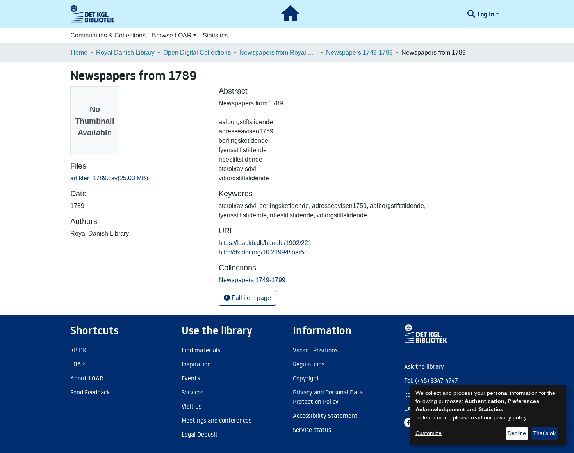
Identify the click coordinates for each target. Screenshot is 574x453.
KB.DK (78, 350)
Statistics (215, 35)
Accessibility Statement (325, 415)
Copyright (306, 378)
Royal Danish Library (125, 52)
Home (79, 52)
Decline (517, 433)
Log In (486, 14)
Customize (428, 433)
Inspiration (196, 364)
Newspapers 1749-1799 (359, 52)
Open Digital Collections (197, 52)
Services (192, 392)
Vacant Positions (315, 350)
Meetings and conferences (216, 420)
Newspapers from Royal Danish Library (278, 52)
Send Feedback (90, 392)
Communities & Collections (108, 35)
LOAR (77, 364)
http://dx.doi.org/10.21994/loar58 (263, 252)
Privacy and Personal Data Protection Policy (328, 396)
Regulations (308, 364)
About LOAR (86, 378)
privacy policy (510, 417)
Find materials (201, 350)
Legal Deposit (200, 434)
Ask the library (424, 366)
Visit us (191, 406)
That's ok (544, 433)
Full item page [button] (250, 298)
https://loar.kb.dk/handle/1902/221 (265, 243)
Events (191, 378)
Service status (312, 429)
